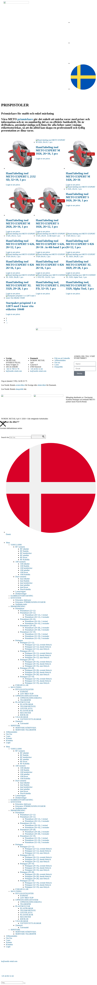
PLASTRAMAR (26, 704)
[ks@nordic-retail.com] (4, 955)
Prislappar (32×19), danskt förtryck (38, 681)
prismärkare (25, 119)
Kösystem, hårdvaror (23, 600)
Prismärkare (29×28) (27, 626)
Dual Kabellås (25, 589)
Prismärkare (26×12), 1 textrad (36, 615)
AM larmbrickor (26, 568)
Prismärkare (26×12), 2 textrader (37, 617)
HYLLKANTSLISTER (24, 689)
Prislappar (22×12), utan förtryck (37, 649)
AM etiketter (25, 564)
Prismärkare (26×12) (27, 613)
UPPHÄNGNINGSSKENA (31, 698)
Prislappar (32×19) (27, 677)
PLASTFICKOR (26, 711)
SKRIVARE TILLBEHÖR (25, 730)
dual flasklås (24, 581)
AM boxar (24, 572)
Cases (8, 736)
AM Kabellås (25, 574)
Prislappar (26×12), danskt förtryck (38, 655)
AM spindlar (25, 570)
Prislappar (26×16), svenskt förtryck (38, 662)
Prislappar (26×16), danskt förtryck (38, 664)
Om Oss (9, 734)
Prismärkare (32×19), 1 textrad (36, 634)
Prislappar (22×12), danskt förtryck (38, 647)
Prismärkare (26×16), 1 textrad (36, 621)
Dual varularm (20, 577)
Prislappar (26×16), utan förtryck (37, 666)
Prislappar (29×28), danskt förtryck (38, 672)
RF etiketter (24, 549)
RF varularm (20, 547)
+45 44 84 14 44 (7, 976)
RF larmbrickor (26, 553)
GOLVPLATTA (26, 709)
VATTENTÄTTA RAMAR (30, 719)
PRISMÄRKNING (18, 606)
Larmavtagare (20, 592)
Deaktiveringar (20, 594)
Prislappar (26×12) (27, 651)
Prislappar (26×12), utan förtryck (37, 657)
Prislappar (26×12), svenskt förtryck (38, 653)
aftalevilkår (42, 385)
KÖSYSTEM (16, 598)
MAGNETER (25, 713)
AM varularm (20, 562)
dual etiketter (25, 579)
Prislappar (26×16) (27, 660)
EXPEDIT (24, 692)
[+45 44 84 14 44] (4, 970)
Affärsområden (11, 732)
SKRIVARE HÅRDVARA (25, 728)
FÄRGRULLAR (21, 685)
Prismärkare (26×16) (27, 619)
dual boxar (24, 587)
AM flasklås (24, 566)
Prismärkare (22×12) (27, 611)
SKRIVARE (15, 726)
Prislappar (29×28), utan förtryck (37, 674)
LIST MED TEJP (26, 694)
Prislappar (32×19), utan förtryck (37, 683)
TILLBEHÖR (25, 700)
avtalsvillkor (20, 385)
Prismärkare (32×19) (27, 632)
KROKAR (24, 715)
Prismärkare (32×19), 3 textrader (37, 638)
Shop (8, 543)
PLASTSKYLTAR (22, 702)
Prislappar (19, 640)
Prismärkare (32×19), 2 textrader (37, 636)
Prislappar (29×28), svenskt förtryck (38, 670)
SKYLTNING (16, 687)
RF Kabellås (24, 560)
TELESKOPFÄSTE (28, 706)
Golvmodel (24, 723)
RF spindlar (24, 555)
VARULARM (16, 545)
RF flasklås (24, 551)
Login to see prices (13, 185)
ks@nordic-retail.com (9, 961)
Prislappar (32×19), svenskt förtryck (38, 679)
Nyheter (9, 738)
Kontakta (9, 740)
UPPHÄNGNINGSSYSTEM (26, 696)
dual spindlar (25, 585)
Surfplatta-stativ (21, 604)
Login (8, 743)
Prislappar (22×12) (27, 643)
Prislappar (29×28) (27, 668)
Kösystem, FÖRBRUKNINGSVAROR (30, 602)
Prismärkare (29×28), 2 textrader (37, 628)
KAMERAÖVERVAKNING (22, 596)
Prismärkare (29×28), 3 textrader (37, 630)
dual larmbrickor (26, 583)
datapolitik (19, 389)
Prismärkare (19, 609)
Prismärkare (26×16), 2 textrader (37, 623)
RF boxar (23, 557)
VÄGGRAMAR (21, 717)
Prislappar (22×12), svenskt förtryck (38, 645)
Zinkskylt (18, 721)
